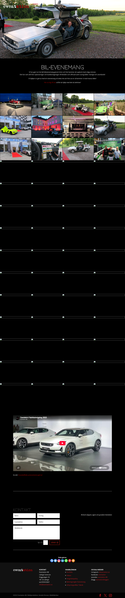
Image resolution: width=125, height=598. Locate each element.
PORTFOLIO (36, 9)
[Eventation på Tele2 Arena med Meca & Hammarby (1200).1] (46, 184)
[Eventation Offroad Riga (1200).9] (15, 295)
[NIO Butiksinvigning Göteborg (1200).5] (15, 251)
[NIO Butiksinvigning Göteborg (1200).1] (46, 295)
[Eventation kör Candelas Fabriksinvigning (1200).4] (78, 137)
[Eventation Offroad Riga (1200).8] (15, 273)
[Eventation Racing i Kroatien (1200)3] (109, 206)
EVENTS (35, 4)
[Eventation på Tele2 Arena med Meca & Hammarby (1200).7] (109, 160)
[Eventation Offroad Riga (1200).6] (109, 384)
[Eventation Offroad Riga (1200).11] (15, 228)
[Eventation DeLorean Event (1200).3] (46, 160)
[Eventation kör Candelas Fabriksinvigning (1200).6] (46, 318)
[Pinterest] (69, 560)
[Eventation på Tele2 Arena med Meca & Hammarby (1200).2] (15, 184)
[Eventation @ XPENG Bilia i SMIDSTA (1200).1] (46, 162)
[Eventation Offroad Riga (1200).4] (78, 251)
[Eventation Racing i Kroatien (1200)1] (109, 115)
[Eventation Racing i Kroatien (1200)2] (109, 295)
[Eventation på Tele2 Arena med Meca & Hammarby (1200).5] (46, 115)
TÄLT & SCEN (100, 4)
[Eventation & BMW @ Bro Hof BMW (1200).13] (78, 318)
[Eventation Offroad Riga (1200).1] (78, 384)
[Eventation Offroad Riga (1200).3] (46, 384)
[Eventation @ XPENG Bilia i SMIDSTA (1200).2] (109, 273)
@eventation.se (104, 572)
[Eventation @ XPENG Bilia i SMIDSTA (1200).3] (15, 137)
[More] (73, 560)
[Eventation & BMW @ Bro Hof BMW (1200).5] (78, 228)
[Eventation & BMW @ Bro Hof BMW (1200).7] (15, 318)
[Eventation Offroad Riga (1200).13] (109, 184)
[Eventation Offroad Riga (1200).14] (109, 340)
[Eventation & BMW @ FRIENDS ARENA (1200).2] (78, 340)
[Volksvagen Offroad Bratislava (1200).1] (46, 340)
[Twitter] (55, 560)
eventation (102, 575)
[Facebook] (51, 560)
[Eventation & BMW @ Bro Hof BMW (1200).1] (109, 251)
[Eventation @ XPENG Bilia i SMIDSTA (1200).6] (46, 362)
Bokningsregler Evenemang (76, 582)
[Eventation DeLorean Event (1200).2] (78, 160)
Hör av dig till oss (50, 82)
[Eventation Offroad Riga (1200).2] (15, 362)
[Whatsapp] (66, 560)
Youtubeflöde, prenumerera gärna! (30, 475)
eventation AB (102, 577)
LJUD (43, 4)
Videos (69, 575)
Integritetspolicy (72, 579)
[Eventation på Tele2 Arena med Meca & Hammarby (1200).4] (46, 206)
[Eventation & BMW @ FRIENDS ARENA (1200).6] (46, 228)
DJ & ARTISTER (78, 4)
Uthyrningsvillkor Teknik (75, 585)
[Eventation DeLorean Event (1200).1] (78, 115)
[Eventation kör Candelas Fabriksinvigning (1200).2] (78, 295)
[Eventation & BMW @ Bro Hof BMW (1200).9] (46, 251)
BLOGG (110, 4)
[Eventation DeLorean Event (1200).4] (109, 137)
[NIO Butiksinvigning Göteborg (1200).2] (78, 206)
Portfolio (70, 572)
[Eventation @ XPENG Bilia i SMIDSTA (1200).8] (109, 318)
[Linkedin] (62, 560)
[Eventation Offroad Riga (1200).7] (78, 184)
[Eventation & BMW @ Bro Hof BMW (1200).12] (15, 115)
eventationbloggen (102, 580)
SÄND (53, 542)
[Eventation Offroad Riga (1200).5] (15, 384)
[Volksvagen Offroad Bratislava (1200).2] (15, 340)
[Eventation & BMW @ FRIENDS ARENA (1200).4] (78, 273)
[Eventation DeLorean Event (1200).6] (46, 137)
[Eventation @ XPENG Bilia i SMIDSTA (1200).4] (15, 160)
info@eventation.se (45, 585)
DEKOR (89, 4)
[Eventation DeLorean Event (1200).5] (15, 206)
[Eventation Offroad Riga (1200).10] (109, 362)
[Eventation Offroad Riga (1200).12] (78, 362)
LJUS (51, 4)
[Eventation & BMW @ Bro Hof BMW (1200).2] (46, 273)
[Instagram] (59, 560)
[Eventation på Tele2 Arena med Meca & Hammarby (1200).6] (15, 162)
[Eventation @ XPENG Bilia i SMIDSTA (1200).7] (109, 228)
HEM (45, 9)
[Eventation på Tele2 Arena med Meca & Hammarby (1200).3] (109, 162)
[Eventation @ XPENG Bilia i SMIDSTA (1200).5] (78, 162)
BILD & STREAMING (63, 4)
